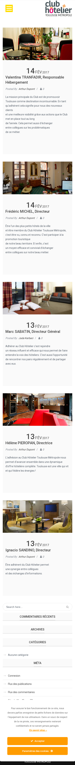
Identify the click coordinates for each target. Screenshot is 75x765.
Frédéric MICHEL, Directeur (27, 211)
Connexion (14, 675)
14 (30, 71)
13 (30, 325)
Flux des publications (20, 683)
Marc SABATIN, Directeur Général (32, 331)
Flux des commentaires (21, 692)
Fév (38, 72)
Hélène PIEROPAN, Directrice (28, 443)
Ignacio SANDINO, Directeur (28, 550)
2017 (45, 72)
